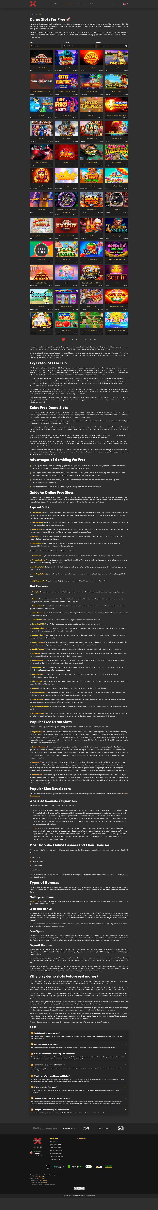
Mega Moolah (37, 731)
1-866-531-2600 (40, 1179)
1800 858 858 (40, 1177)
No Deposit (33, 901)
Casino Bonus (81, 4)
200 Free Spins (54, 1142)
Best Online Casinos (56, 4)
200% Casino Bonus (55, 1148)
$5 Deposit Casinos (55, 1159)
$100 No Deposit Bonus (56, 1154)
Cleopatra (35, 762)
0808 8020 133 (45, 1182)
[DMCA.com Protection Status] (79, 1190)
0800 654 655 (43, 1180)
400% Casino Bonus (55, 1145)
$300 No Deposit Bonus (56, 1156)
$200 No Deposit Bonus (56, 1151)
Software (93, 4)
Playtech (36, 828)
